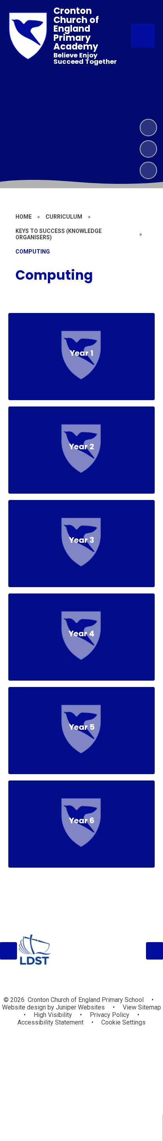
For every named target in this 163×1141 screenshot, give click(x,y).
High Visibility (53, 1015)
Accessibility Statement (50, 1022)
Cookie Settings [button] (123, 1022)
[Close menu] (143, 36)
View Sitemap (142, 1007)
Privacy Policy (109, 1015)
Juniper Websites (79, 1007)
